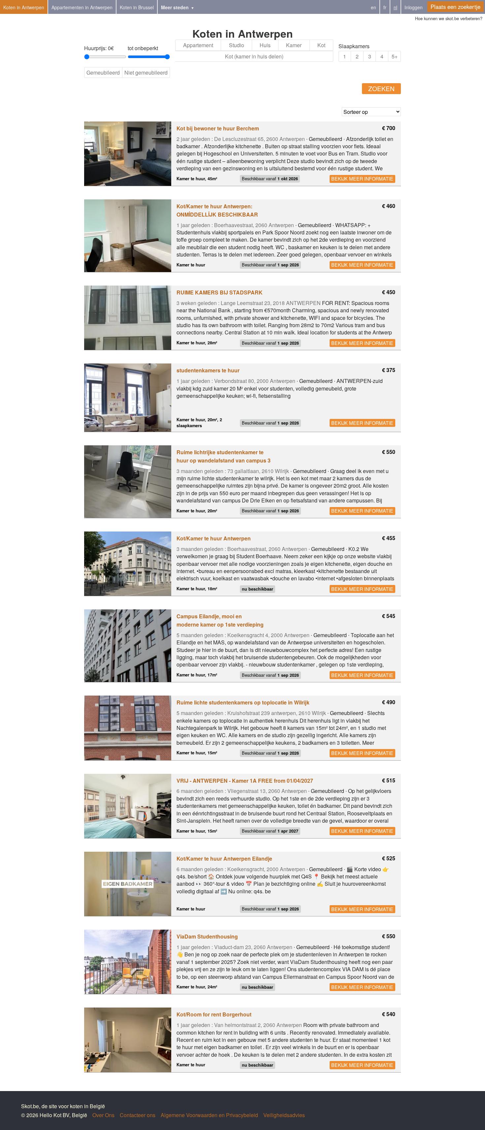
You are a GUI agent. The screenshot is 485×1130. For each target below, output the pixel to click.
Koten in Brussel (137, 7)
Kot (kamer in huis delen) (254, 56)
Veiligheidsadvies (284, 1115)
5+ (395, 56)
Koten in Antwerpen (23, 7)
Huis (265, 45)
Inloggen (413, 7)
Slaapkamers (354, 46)
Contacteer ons (137, 1115)
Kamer (294, 45)
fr (384, 7)
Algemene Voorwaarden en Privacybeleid (209, 1115)
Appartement (198, 45)
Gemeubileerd (103, 72)
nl (395, 7)
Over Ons (103, 1115)
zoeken (381, 88)
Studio (236, 45)
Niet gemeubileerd (146, 72)
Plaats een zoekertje (455, 7)
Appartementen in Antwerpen (82, 7)
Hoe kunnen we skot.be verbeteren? (448, 18)
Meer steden (175, 7)
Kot (321, 45)
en (373, 7)
